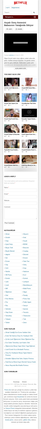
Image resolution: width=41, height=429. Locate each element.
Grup (24, 268)
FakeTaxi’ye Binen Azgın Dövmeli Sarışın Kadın (20, 362)
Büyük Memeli (10, 251)
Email (6, 194)
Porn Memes (9, 299)
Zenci (25, 322)
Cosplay (25, 251)
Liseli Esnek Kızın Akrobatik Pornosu (17, 349)
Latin (7, 282)
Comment (7, 207)
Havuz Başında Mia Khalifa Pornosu (16, 365)
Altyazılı (25, 234)
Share (20, 29)
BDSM (25, 244)
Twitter (7, 322)
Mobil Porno (27, 288)
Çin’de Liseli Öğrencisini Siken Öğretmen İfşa (18, 88)
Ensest (25, 258)
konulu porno (9, 420)
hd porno (20, 397)
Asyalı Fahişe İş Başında (11, 134)
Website (6, 200)
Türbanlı (8, 319)
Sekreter (8, 309)
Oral (6, 295)
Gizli (6, 268)
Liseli (7, 285)
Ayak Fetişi (9, 244)
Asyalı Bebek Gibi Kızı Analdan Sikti (15, 165)
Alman (7, 234)
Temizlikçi (8, 316)
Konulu (7, 278)
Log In (8, 7)
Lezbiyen (26, 282)
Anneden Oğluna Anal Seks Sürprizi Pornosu (19, 358)
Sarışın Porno (10, 408)
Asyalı (25, 241)
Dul (6, 258)
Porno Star (26, 299)
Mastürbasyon (27, 285)
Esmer (7, 261)
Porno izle (7, 390)
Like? (10, 29)
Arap (6, 241)
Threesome (26, 316)
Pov (6, 302)
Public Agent (27, 302)
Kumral (25, 278)
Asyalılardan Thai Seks (29, 103)
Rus (6, 305)
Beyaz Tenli (9, 247)
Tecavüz (26, 312)
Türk (24, 319)
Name (6, 187)
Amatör (7, 237)
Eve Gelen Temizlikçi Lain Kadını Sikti (17, 342)
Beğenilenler (15, 7)
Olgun (25, 292)
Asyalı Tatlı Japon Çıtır (11, 103)
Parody (25, 295)
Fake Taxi (26, 261)
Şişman (25, 309)
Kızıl (24, 275)
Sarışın (25, 305)
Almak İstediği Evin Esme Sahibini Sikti (18, 332)
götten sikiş (27, 420)
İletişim (24, 382)
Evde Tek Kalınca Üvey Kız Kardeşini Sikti (19, 336)
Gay (6, 265)
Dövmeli (25, 254)
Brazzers (26, 247)
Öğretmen (8, 292)
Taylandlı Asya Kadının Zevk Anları (15, 150)
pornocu (11, 55)
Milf (6, 288)
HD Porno (8, 275)
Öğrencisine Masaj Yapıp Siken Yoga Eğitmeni (20, 346)
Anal (24, 237)
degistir (7, 254)
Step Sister (9, 312)
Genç (25, 265)
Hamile (7, 271)
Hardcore (26, 271)
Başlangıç (16, 382)
